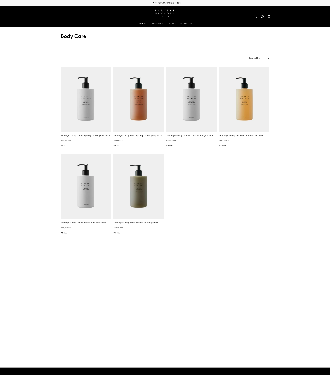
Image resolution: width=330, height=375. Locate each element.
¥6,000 (64, 146)
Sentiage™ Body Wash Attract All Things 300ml (136, 223)
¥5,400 (116, 146)
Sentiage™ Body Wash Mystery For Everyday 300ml (137, 136)
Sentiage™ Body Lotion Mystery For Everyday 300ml (85, 136)
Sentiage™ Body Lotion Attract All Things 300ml (189, 136)
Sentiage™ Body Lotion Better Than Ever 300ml (83, 223)
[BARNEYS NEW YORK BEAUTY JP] (165, 13)
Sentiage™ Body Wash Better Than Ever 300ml (241, 136)
